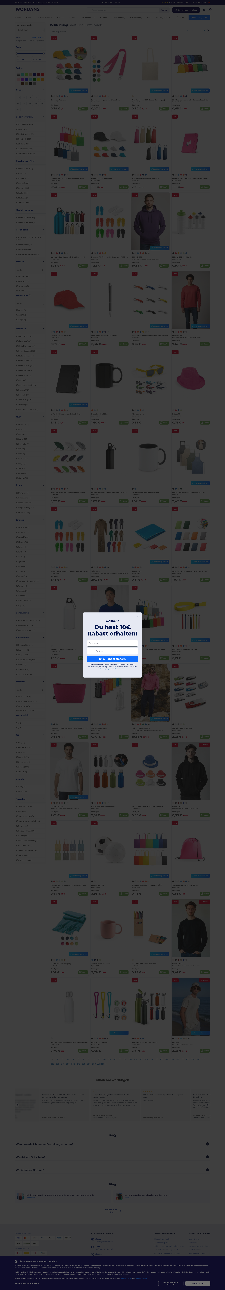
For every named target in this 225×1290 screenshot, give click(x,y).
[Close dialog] (138, 616)
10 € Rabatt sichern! (112, 658)
